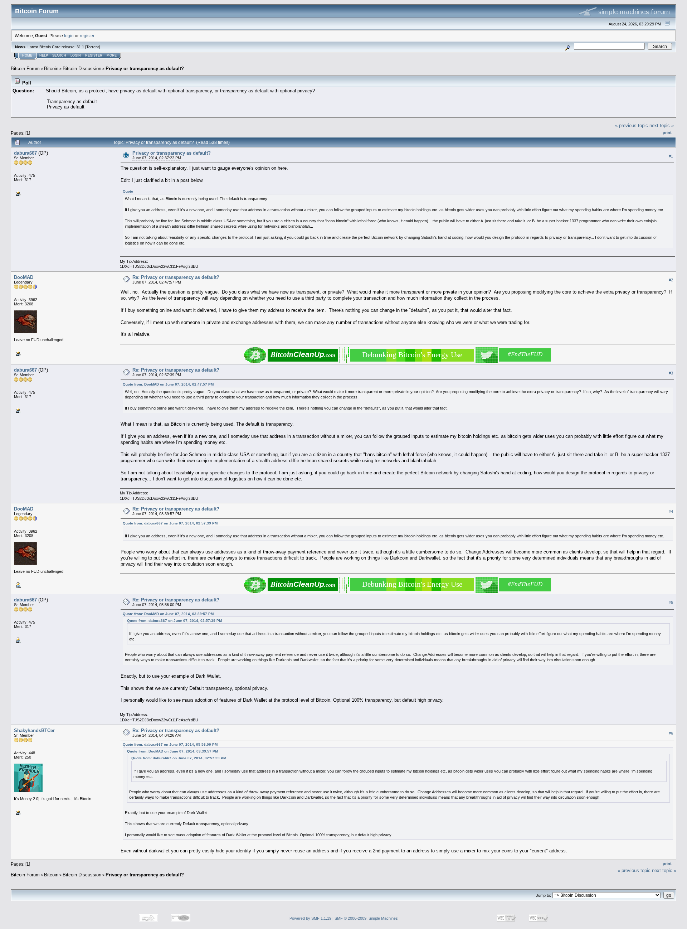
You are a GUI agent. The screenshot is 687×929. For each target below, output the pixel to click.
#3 (671, 373)
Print (667, 132)
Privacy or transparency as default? (145, 68)
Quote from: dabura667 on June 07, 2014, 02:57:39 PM (170, 523)
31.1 (80, 47)
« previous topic (631, 125)
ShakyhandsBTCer (34, 730)
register (87, 35)
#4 (671, 512)
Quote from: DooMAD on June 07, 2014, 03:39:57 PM (168, 614)
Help (43, 55)
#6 (671, 733)
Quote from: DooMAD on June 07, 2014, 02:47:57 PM (168, 384)
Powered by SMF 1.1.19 (310, 918)
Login (75, 55)
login (69, 35)
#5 (671, 603)
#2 (671, 280)
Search (59, 55)
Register (93, 55)
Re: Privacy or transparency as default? (175, 277)
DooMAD (23, 277)
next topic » (661, 125)
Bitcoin (51, 68)
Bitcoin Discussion (82, 68)
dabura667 (25, 153)
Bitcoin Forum (25, 68)
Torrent (92, 47)
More (112, 55)
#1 (671, 156)
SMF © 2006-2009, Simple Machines (366, 918)
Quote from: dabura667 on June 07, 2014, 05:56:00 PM (170, 744)
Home (27, 55)
